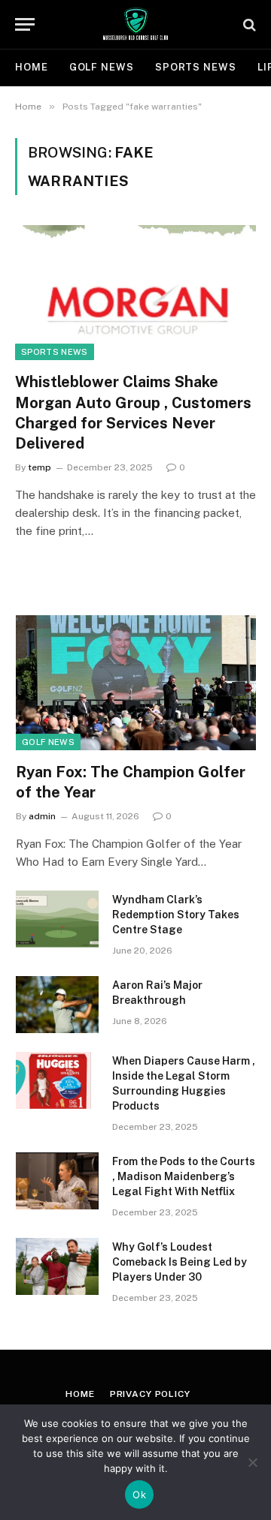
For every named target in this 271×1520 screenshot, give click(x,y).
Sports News (195, 67)
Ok (139, 1494)
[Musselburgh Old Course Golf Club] (136, 24)
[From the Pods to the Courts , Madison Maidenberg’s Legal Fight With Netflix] (57, 1180)
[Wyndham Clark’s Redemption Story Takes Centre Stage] (57, 919)
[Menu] (25, 24)
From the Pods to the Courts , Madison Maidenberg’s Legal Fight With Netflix (183, 1176)
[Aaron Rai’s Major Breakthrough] (57, 1004)
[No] (252, 1462)
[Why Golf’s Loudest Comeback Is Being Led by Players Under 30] (57, 1266)
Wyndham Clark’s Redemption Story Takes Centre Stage (175, 915)
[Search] (248, 24)
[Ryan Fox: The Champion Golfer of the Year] (136, 682)
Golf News (101, 67)
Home (31, 67)
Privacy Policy (150, 1394)
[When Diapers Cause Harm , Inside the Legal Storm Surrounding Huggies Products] (57, 1080)
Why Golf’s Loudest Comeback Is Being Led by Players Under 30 (179, 1262)
